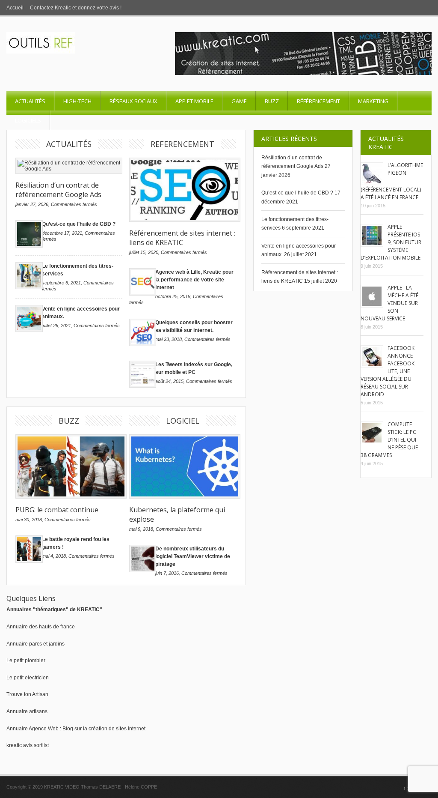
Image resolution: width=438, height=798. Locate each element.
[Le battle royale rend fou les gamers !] (29, 561)
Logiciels (28, 120)
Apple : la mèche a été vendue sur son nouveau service (389, 303)
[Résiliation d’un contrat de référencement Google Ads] (68, 166)
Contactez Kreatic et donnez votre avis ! (75, 8)
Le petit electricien (27, 678)
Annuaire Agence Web (32, 729)
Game (239, 101)
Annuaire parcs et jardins (35, 644)
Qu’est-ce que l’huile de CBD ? (78, 224)
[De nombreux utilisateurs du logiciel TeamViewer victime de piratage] (143, 571)
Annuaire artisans (26, 711)
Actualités (30, 101)
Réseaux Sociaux (133, 101)
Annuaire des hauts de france (40, 627)
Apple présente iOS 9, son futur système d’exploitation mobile (391, 242)
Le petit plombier (25, 661)
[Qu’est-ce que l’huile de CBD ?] (29, 246)
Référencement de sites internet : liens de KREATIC (182, 237)
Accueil (15, 8)
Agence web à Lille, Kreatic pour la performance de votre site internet (194, 279)
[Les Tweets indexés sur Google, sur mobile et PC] (143, 386)
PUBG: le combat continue (56, 509)
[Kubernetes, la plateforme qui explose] (182, 466)
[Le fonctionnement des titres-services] (29, 287)
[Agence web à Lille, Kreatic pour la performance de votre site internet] (143, 294)
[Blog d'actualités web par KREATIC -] (40, 52)
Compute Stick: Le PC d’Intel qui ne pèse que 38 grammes (389, 440)
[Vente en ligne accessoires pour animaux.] (29, 330)
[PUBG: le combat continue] (68, 466)
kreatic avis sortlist (27, 745)
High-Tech (77, 101)
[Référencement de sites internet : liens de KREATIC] (182, 190)
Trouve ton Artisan (27, 694)
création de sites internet (117, 729)
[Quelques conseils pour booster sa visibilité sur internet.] (143, 344)
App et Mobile (194, 101)
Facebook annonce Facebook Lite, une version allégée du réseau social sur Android (387, 371)
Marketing (373, 101)
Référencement (318, 101)
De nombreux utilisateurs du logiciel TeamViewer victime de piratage (192, 556)
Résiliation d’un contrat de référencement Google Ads (58, 189)
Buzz (272, 101)
